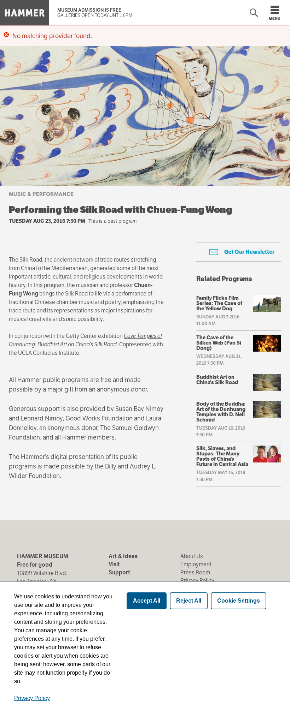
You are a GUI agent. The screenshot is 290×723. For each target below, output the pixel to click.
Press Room (195, 572)
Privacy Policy (197, 580)
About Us (191, 556)
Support (119, 572)
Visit (114, 564)
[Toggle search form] (254, 13)
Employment (195, 564)
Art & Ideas (123, 556)
